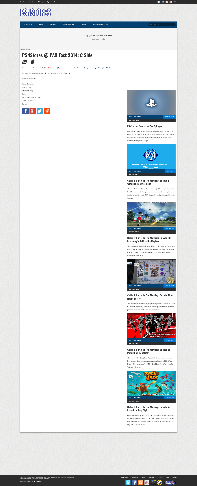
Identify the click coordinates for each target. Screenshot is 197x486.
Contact (56, 2)
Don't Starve (78, 68)
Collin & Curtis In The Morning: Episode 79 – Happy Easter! (150, 297)
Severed (118, 68)
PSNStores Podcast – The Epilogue (144, 126)
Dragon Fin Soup (90, 68)
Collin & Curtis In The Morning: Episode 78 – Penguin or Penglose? (150, 351)
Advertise (31, 2)
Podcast (137, 120)
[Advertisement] (128, 13)
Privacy (40, 2)
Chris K (31, 68)
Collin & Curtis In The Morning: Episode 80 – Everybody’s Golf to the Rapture (150, 239)
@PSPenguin (37, 481)
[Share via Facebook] (25, 114)
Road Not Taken (108, 68)
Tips (48, 2)
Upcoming (135, 477)
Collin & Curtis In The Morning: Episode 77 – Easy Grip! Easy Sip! (149, 408)
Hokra (99, 68)
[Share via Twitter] (40, 114)
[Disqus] (71, 154)
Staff (22, 2)
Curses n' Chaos (67, 68)
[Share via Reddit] (47, 114)
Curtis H (131, 117)
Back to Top (124, 477)
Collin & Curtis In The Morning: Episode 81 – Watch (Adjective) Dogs (149, 182)
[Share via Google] (32, 114)
